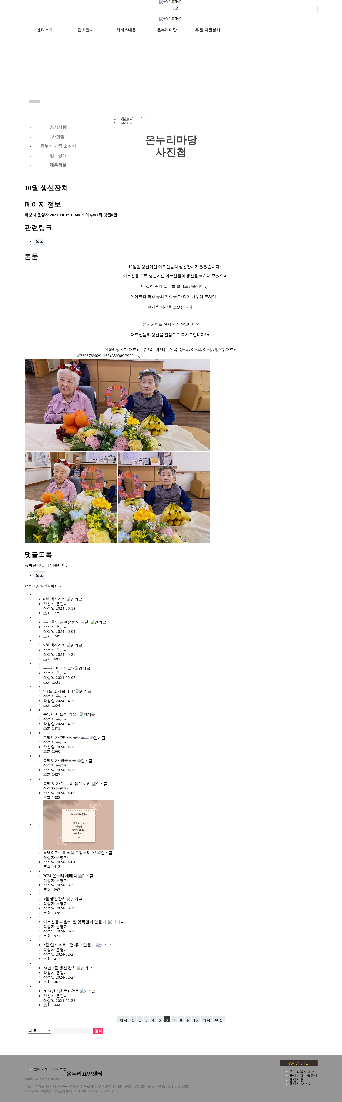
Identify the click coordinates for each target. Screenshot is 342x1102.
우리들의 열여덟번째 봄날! (67, 622)
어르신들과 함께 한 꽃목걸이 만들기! (75, 922)
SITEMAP (174, 9)
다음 (206, 1020)
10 (196, 1020)
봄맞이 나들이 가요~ (61, 714)
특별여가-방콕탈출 (60, 760)
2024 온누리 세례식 (60, 876)
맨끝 (219, 1020)
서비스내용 (126, 30)
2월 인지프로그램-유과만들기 (69, 945)
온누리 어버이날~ (59, 668)
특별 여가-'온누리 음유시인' (67, 783)
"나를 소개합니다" (59, 691)
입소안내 (86, 30)
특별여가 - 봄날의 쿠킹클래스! (70, 852)
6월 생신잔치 (55, 599)
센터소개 (45, 30)
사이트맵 (60, 1069)
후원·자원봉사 (207, 30)
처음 (123, 1020)
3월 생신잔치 (55, 899)
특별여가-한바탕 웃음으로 (66, 737)
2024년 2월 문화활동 (61, 991)
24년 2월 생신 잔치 (60, 968)
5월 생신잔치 (55, 645)
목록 (40, 241)
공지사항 (58, 127)
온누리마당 (167, 30)
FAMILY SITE (297, 1063)
